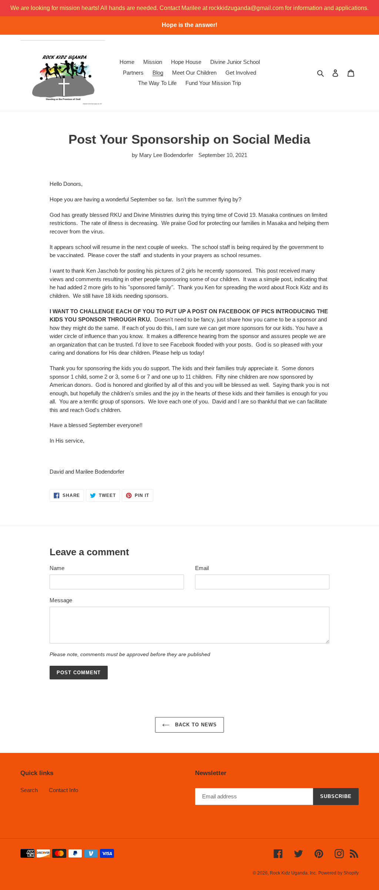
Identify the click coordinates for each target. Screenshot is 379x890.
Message (61, 600)
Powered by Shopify (338, 873)
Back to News (195, 724)
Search (29, 790)
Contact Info (63, 790)
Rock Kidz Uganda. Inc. (293, 873)
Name (57, 568)
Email (202, 568)
